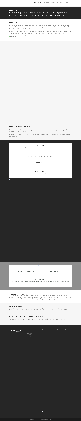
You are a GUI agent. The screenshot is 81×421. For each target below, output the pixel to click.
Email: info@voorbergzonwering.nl (32, 334)
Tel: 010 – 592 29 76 (30, 336)
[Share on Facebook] (41, 323)
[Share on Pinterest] (42, 323)
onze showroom (36, 318)
